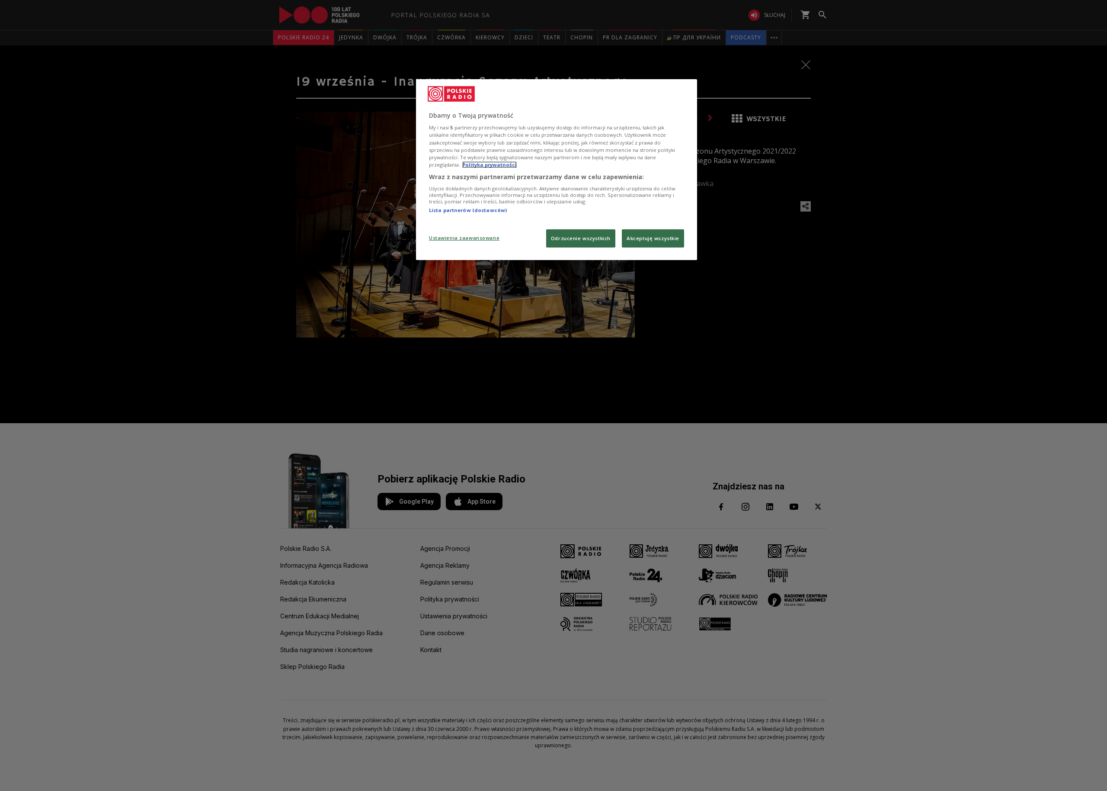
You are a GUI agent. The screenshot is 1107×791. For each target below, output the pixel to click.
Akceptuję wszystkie (653, 238)
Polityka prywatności (489, 164)
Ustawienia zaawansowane (464, 238)
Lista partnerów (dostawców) (468, 210)
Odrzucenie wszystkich (581, 238)
